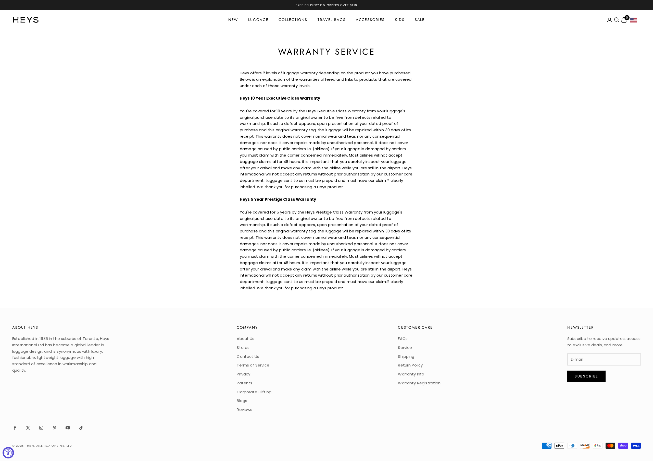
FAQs (403, 338)
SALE (420, 19)
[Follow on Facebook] (14, 427)
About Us (245, 338)
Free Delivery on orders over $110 (326, 5)
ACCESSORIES (370, 19)
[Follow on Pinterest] (54, 427)
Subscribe (586, 376)
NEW (233, 19)
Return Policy (410, 365)
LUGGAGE (258, 19)
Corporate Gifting (254, 392)
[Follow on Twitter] (28, 427)
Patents (244, 383)
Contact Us (248, 356)
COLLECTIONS (293, 19)
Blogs (242, 400)
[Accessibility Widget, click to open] (8, 452)
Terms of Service (253, 365)
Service (405, 347)
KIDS (400, 19)
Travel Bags (332, 19)
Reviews (244, 409)
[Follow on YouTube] (67, 427)
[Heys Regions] (635, 21)
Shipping (406, 356)
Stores (243, 347)
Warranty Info (411, 374)
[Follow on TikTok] (81, 427)
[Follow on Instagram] (41, 427)
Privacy (243, 374)
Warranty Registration (419, 383)
